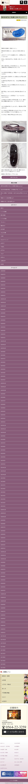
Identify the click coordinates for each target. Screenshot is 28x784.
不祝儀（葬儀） (5, 755)
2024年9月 (3, 351)
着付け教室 (3, 215)
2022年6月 (3, 446)
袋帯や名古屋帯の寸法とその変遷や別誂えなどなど (12, 186)
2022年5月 (3, 450)
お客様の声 (3, 260)
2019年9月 (3, 562)
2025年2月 (3, 334)
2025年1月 (3, 337)
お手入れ (2, 250)
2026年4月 (3, 284)
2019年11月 (3, 555)
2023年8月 (3, 397)
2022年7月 (3, 442)
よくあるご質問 (19, 761)
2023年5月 (3, 407)
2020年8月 (3, 523)
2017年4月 (3, 664)
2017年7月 (3, 653)
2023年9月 (3, 393)
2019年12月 (3, 551)
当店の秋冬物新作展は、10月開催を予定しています (12, 189)
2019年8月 (3, 565)
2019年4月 (3, 579)
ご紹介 (2, 236)
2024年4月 (3, 369)
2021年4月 (3, 495)
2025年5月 (3, 323)
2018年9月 (3, 604)
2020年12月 (3, 509)
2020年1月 (3, 548)
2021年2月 (3, 502)
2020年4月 (3, 537)
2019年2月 (3, 587)
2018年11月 (3, 597)
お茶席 (17, 749)
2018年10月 (3, 601)
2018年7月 (3, 611)
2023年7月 (3, 400)
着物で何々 (3, 225)
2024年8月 (3, 355)
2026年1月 (3, 295)
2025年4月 (3, 327)
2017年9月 (3, 646)
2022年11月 (3, 428)
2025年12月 (3, 299)
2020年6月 (3, 530)
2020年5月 (3, 534)
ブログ (2, 253)
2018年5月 (3, 618)
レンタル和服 (3, 218)
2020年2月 (3, 544)
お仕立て (2, 243)
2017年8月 (3, 650)
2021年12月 (3, 467)
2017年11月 (3, 639)
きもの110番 (3, 232)
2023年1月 (3, 421)
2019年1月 (3, 590)
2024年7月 (3, 358)
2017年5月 (3, 660)
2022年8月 (3, 439)
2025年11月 (3, 302)
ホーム (3, 743)
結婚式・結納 (4, 749)
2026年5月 (3, 281)
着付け (2, 208)
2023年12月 (3, 383)
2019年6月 (3, 572)
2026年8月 (3, 270)
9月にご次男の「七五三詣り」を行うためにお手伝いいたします (14, 194)
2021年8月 (3, 481)
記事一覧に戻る (14, 177)
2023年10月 (3, 390)
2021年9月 (3, 478)
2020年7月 (3, 527)
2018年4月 (3, 622)
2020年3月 (3, 541)
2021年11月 (3, 471)
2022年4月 (3, 453)
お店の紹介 (18, 743)
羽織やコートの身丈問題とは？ (7, 197)
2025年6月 (3, 320)
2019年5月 (3, 576)
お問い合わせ (4, 768)
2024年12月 (3, 341)
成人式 (17, 752)
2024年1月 (3, 379)
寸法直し (2, 246)
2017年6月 (3, 657)
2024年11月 (3, 344)
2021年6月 (3, 488)
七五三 (17, 755)
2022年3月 (3, 457)
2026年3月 (3, 288)
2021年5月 (3, 492)
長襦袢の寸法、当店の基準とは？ (8, 201)
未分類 (2, 264)
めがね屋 (2, 229)
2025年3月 (3, 330)
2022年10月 (3, 432)
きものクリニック (4, 239)
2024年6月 (3, 362)
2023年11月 (3, 386)
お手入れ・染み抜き (20, 758)
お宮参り (3, 758)
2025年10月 (3, 306)
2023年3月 (3, 414)
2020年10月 (3, 516)
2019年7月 (3, 569)
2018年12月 (3, 593)
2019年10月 (3, 558)
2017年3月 (3, 667)
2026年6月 (3, 278)
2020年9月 (3, 520)
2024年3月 (3, 372)
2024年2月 (3, 376)
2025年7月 (3, 316)
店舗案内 (17, 746)
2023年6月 (3, 404)
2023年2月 (3, 418)
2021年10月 (3, 474)
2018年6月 (3, 615)
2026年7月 (3, 274)
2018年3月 (3, 625)
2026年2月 (3, 292)
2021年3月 (3, 499)
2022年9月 (3, 435)
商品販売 (17, 765)
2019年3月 (3, 583)
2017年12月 (3, 636)
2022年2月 (3, 460)
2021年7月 (3, 485)
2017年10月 (3, 643)
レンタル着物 (3, 211)
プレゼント (3, 222)
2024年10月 (3, 348)
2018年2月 (3, 629)
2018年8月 (3, 608)
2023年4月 (3, 411)
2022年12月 (3, 425)
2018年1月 (3, 632)
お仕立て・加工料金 (6, 746)
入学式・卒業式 (5, 752)
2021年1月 (3, 506)
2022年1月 (3, 464)
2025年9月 (3, 309)
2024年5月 (3, 365)
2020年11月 (3, 513)
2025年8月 (3, 313)
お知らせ (2, 257)
